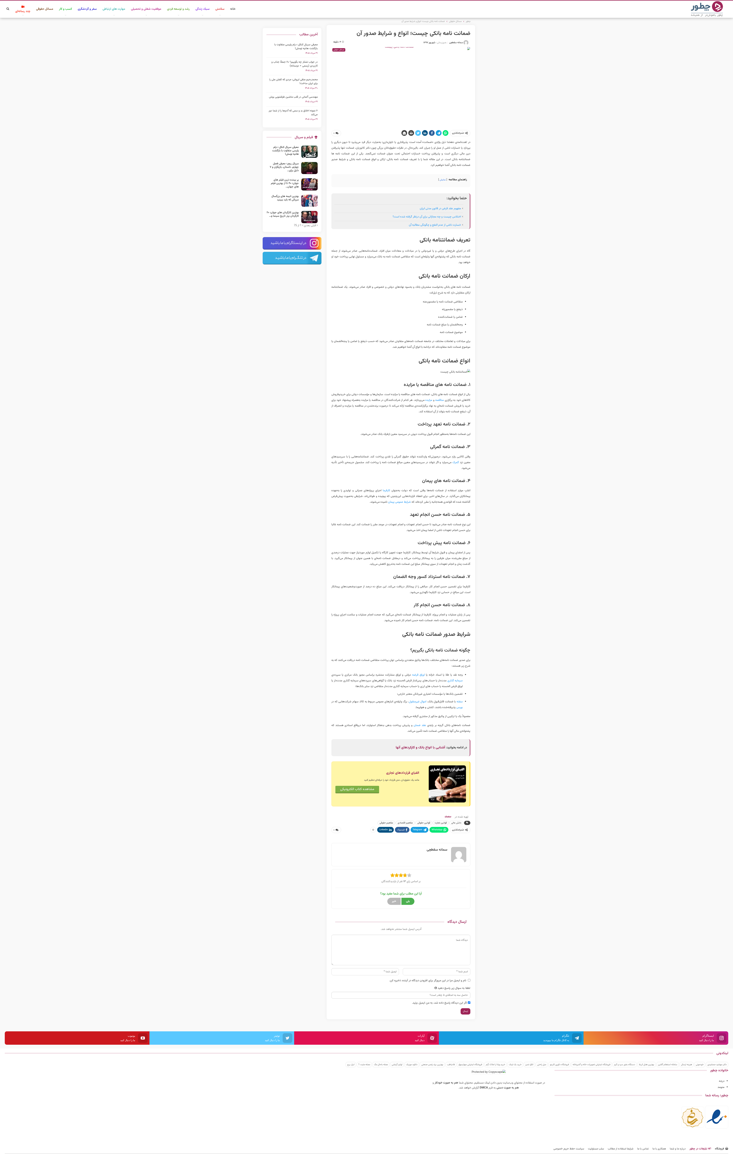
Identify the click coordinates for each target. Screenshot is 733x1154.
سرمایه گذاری (455, 680)
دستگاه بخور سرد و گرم (624, 1064)
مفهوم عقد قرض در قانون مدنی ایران (440, 208)
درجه (721, 1081)
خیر (394, 901)
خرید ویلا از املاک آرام (495, 1064)
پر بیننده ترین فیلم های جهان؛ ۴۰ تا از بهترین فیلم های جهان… (285, 183)
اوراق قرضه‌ (418, 675)
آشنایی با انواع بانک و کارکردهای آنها (420, 747)
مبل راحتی (541, 1064)
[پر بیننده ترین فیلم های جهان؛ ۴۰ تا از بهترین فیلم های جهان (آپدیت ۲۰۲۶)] (309, 184)
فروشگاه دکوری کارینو (559, 1064)
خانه (233, 9)
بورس (459, 707)
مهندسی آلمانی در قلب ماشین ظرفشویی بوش (293, 97)
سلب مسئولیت (596, 1149)
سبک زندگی (202, 9)
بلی (408, 901)
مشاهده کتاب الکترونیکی (357, 789)
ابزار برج (350, 1064)
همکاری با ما (659, 1149)
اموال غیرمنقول (417, 701)
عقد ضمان (420, 725)
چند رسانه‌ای (22, 11)
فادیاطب (451, 1064)
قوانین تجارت (441, 823)
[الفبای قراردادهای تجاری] (447, 784)
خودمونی (700, 1064)
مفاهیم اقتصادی (405, 823)
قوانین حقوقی (423, 823)
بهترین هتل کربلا (646, 1064)
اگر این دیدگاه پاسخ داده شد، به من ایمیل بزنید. (439, 1003)
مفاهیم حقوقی (386, 823)
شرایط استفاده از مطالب (620, 1149)
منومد (721, 1087)
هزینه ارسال (686, 1064)
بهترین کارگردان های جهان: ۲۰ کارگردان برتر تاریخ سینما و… (283, 214)
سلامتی (219, 9)
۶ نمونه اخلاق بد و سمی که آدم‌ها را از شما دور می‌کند (293, 113)
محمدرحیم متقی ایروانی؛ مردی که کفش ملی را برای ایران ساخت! (293, 82)
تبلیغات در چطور (698, 1149)
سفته (460, 701)
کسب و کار (65, 9)
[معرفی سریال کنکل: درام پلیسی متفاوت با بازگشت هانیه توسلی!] (309, 152)
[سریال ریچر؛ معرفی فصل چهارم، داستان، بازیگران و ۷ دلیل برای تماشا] (309, 168)
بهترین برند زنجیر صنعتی (432, 1064)
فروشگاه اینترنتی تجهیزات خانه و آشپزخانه (591, 1064)
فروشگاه (719, 1149)
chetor (448, 817)
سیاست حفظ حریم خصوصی (568, 1149)
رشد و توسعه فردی (178, 9)
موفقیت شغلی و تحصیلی (146, 9)
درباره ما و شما (678, 1149)
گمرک (455, 462)
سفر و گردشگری (87, 9)
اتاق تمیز (529, 1064)
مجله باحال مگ (381, 1064)
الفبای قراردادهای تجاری (402, 773)
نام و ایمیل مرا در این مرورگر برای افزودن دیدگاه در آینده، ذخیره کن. (427, 980)
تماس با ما (643, 1149)
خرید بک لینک (515, 1064)
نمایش (443, 180)
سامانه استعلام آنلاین (667, 1064)
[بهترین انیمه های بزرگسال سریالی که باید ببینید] (309, 201)
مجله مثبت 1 (364, 1064)
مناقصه (439, 400)
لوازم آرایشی (397, 1064)
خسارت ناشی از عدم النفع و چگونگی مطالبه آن (435, 225)
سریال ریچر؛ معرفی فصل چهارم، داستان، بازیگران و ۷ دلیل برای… (284, 167)
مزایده (428, 400)
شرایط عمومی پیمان (399, 502)
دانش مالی (456, 823)
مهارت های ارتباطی (114, 9)
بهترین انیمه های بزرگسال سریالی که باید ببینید (285, 198)
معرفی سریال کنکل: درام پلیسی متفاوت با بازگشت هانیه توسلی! (296, 47)
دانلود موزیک (411, 1064)
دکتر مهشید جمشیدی (717, 1064)
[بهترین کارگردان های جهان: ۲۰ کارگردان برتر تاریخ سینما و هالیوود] (309, 217)
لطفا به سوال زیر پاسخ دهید (454, 988)
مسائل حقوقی (44, 9)
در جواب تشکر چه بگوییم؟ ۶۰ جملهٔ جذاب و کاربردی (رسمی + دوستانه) (294, 64)
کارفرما (386, 490)
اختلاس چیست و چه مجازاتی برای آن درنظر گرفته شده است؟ (427, 217)
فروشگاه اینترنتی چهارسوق (470, 1064)
